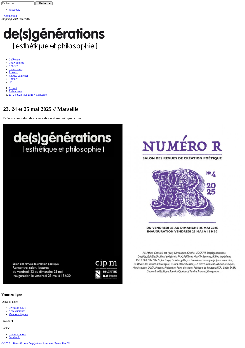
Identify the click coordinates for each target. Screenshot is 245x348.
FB (10, 82)
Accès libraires (17, 310)
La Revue (14, 59)
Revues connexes (18, 75)
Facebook (14, 9)
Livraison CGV (17, 307)
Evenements (15, 69)
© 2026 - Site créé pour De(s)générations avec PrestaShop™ (35, 343)
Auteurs (13, 72)
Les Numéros (16, 62)
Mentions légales (18, 314)
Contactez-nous (17, 334)
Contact (13, 78)
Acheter (13, 65)
